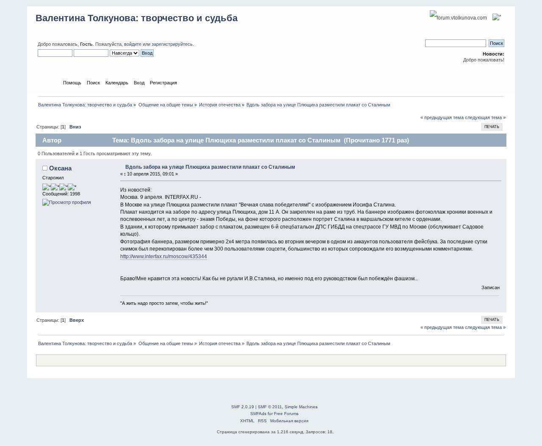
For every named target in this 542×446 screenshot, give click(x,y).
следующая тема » (485, 117)
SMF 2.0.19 (242, 406)
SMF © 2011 (270, 406)
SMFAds (258, 413)
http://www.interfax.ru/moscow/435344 (163, 256)
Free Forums (286, 413)
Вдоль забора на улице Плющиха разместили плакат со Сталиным (210, 167)
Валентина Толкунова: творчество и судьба (137, 18)
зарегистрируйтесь (172, 44)
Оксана (60, 168)
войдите (132, 44)
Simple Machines (301, 406)
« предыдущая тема (442, 117)
